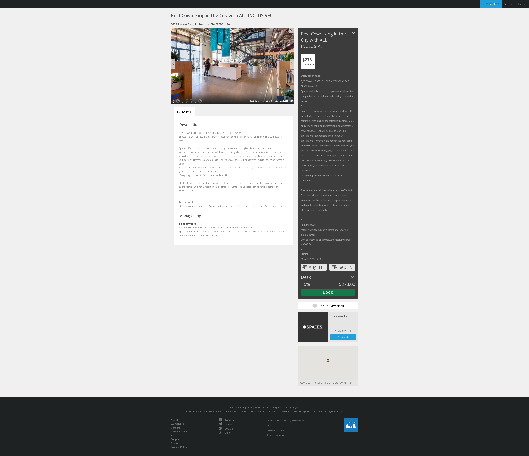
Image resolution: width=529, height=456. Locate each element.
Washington (328, 411)
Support (175, 439)
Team (174, 443)
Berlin (219, 411)
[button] (328, 361)
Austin (199, 411)
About (174, 420)
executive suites (263, 407)
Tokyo (340, 411)
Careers (175, 427)
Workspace (177, 423)
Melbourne (247, 411)
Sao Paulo (287, 411)
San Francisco (273, 411)
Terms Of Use (179, 431)
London (227, 411)
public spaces (283, 407)
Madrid (236, 411)
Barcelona (209, 411)
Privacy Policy (179, 447)
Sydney (306, 411)
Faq (173, 435)
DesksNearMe (19, 4)
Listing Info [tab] (184, 111)
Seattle (297, 411)
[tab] (308, 61)
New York (259, 411)
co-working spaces (243, 407)
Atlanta (190, 411)
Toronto (316, 411)
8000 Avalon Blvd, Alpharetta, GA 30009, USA (326, 383)
